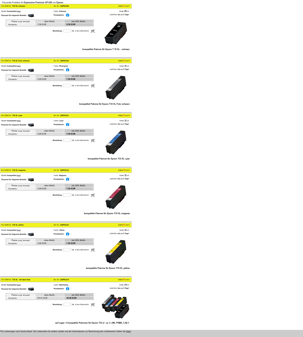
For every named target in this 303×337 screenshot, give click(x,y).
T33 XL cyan (17, 115)
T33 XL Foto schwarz (21, 61)
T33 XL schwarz (18, 6)
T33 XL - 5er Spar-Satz (21, 280)
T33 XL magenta (19, 170)
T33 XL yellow (18, 225)
